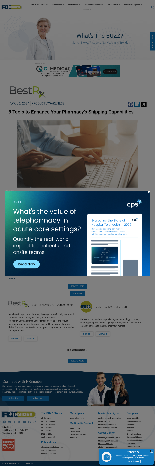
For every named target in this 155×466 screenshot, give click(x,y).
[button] (152, 451)
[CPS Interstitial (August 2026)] (77, 275)
